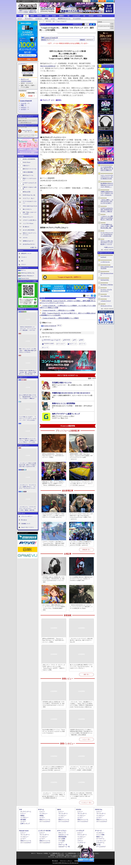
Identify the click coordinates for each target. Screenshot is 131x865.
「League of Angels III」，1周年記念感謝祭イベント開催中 (60, 318)
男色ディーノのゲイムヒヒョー (29, 179)
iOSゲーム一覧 (62, 844)
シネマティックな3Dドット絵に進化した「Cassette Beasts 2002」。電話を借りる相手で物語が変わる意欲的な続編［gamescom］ (53, 543)
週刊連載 (23, 819)
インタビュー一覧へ (86, 802)
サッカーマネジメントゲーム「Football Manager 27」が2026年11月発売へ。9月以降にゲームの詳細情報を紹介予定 (107, 234)
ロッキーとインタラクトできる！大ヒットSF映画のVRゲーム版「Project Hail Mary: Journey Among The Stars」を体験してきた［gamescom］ (81, 516)
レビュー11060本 (23, 12)
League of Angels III (27, 72)
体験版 (46, 18)
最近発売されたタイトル (64, 18)
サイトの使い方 (37, 1)
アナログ (91, 15)
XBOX (32, 15)
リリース (82, 343)
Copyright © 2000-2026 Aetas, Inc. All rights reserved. (65, 862)
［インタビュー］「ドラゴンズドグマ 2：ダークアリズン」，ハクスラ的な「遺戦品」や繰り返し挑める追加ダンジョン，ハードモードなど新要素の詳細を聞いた (27, 508)
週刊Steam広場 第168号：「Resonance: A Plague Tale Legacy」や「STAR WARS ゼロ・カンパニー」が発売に (53, 455)
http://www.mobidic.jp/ (47, 66)
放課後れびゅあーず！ (28, 240)
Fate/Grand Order (105, 279)
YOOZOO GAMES (26, 81)
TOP (20, 15)
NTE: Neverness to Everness (107, 274)
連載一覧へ (34, 247)
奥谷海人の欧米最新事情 (29, 159)
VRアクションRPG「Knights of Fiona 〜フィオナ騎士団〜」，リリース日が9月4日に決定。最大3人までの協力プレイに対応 (107, 242)
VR (68, 15)
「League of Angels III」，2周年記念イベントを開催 (58, 310)
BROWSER (67, 340)
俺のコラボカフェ (27, 209)
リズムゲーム (100, 842)
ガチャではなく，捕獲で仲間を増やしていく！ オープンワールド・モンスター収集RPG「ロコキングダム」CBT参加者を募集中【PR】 (53, 607)
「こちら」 (74, 855)
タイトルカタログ (45, 821)
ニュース (23, 103)
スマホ (54, 15)
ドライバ (23, 264)
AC (84, 15)
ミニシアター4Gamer (28, 223)
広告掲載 (76, 860)
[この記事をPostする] (83, 24)
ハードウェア (76, 15)
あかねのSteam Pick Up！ (29, 244)
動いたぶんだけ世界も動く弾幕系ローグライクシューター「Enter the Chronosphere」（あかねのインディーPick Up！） (81, 666)
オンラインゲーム (25, 811)
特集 (22, 105)
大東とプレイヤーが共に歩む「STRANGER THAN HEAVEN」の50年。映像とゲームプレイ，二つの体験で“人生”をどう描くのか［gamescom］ (81, 795)
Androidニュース (63, 834)
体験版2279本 (32, 12)
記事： (27, 131)
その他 (98, 844)
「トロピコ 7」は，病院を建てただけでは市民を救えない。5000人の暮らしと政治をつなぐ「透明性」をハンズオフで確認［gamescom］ (107, 218)
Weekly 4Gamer (26, 162)
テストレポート (82, 834)
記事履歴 (102, 1)
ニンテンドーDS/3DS (44, 830)
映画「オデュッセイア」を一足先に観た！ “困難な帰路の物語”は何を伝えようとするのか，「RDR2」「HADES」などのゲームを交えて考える (27, 350)
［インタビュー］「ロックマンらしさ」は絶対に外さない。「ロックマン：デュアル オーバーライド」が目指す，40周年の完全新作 (27, 486)
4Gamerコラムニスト (28, 217)
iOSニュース (62, 832)
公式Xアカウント (26, 1)
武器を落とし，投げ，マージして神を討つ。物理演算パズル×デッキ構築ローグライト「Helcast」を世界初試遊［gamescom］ (53, 483)
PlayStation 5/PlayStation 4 (27, 275)
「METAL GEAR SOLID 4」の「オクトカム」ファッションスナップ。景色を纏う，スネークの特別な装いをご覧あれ (27, 328)
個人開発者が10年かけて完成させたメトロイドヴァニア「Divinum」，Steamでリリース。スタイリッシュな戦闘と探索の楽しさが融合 (107, 185)
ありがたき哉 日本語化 (28, 230)
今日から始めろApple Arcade (30, 206)
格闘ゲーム (99, 836)
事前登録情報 (62, 836)
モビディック (25, 79)
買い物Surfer (26, 226)
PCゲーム (23, 270)
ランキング (110, 1)
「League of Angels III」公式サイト (69, 277)
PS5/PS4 (39, 15)
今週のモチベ (26, 165)
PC (26, 16)
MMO (81, 340)
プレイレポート (29, 18)
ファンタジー (61, 343)
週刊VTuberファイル (28, 175)
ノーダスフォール (105, 261)
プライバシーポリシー (26, 516)
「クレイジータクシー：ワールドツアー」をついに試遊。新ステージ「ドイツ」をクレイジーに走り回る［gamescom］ (81, 483)
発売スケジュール (45, 819)
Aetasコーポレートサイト (27, 527)
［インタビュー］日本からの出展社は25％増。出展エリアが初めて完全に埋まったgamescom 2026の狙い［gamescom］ (27, 464)
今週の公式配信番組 (28, 172)
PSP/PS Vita (98, 809)
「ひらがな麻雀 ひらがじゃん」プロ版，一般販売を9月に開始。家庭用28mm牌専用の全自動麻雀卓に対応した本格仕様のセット (107, 226)
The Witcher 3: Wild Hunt (107, 284)
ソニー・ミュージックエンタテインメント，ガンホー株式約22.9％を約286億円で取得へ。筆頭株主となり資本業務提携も (107, 177)
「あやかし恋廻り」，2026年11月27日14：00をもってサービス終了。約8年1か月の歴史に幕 (107, 201)
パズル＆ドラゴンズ (106, 300)
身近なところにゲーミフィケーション (29, 233)
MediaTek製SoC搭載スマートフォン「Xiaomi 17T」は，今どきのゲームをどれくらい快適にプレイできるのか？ (53, 731)
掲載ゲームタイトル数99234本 (27, 10)
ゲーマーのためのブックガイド (29, 202)
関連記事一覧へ (92, 298)
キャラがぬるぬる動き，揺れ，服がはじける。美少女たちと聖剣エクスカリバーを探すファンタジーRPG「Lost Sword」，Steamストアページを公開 (107, 168)
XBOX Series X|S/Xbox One (27, 273)
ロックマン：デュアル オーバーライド (106, 290)
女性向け (61, 15)
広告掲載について (25, 523)
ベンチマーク (81, 842)
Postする (87, 24)
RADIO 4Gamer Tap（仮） (29, 195)
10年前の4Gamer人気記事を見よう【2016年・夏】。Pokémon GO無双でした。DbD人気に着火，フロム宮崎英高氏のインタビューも (28, 372)
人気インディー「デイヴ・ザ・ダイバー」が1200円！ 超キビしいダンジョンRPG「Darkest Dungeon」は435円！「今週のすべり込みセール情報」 (53, 667)
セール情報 (61, 838)
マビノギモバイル (105, 296)
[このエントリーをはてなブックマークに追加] (94, 25)
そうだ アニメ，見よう (28, 198)
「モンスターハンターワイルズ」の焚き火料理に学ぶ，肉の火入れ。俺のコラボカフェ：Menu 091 (81, 640)
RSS (19, 1)
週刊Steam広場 (26, 191)
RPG (75, 340)
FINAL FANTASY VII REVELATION (107, 267)
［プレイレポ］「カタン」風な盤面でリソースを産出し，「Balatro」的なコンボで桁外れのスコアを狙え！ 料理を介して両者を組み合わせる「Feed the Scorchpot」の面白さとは (81, 704)
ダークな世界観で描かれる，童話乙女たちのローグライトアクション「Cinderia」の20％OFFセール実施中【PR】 (81, 578)
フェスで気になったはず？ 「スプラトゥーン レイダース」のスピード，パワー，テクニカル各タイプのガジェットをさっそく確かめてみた (27, 418)
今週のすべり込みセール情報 (29, 188)
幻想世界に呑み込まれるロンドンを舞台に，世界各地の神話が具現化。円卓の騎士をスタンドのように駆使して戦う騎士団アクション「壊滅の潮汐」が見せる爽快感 (81, 732)
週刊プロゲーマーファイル (29, 168)
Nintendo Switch (25, 278)
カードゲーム (100, 838)
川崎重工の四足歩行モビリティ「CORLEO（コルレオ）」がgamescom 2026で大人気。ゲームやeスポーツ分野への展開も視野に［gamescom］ (107, 193)
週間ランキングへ (109, 247)
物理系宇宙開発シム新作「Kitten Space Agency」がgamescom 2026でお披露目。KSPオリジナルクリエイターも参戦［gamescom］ (81, 456)
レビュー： (32, 131)
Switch (47, 15)
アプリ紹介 (61, 840)
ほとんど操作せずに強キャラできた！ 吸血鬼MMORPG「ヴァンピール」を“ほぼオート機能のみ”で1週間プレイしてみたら (28, 396)
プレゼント (24, 257)
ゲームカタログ (77, 18)
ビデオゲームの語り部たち (29, 220)
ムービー (53, 18)
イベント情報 (100, 834)
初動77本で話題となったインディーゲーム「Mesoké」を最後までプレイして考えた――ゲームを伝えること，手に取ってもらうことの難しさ (27, 440)
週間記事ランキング (26, 253)
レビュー (20, 18)
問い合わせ (46, 1)
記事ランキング (25, 823)
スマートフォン (61, 830)
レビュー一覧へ (86, 739)
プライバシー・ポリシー (66, 860)
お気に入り (94, 1)
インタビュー (38, 18)
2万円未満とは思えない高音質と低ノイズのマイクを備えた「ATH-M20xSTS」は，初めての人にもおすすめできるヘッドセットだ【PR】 (53, 579)
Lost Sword (103, 257)
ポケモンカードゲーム (106, 305)
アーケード (98, 830)
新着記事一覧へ (86, 549)
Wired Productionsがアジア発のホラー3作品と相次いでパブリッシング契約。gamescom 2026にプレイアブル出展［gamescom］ (53, 515)
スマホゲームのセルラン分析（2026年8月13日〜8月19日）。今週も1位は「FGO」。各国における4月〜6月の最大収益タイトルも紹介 (107, 209)
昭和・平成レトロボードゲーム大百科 (29, 213)
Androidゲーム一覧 (64, 846)
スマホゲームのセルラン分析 (29, 183)
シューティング (101, 840)
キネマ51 (25, 237)
